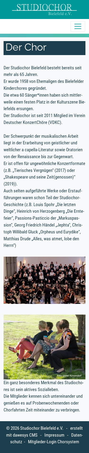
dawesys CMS (25, 435)
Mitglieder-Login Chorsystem (53, 441)
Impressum (54, 435)
